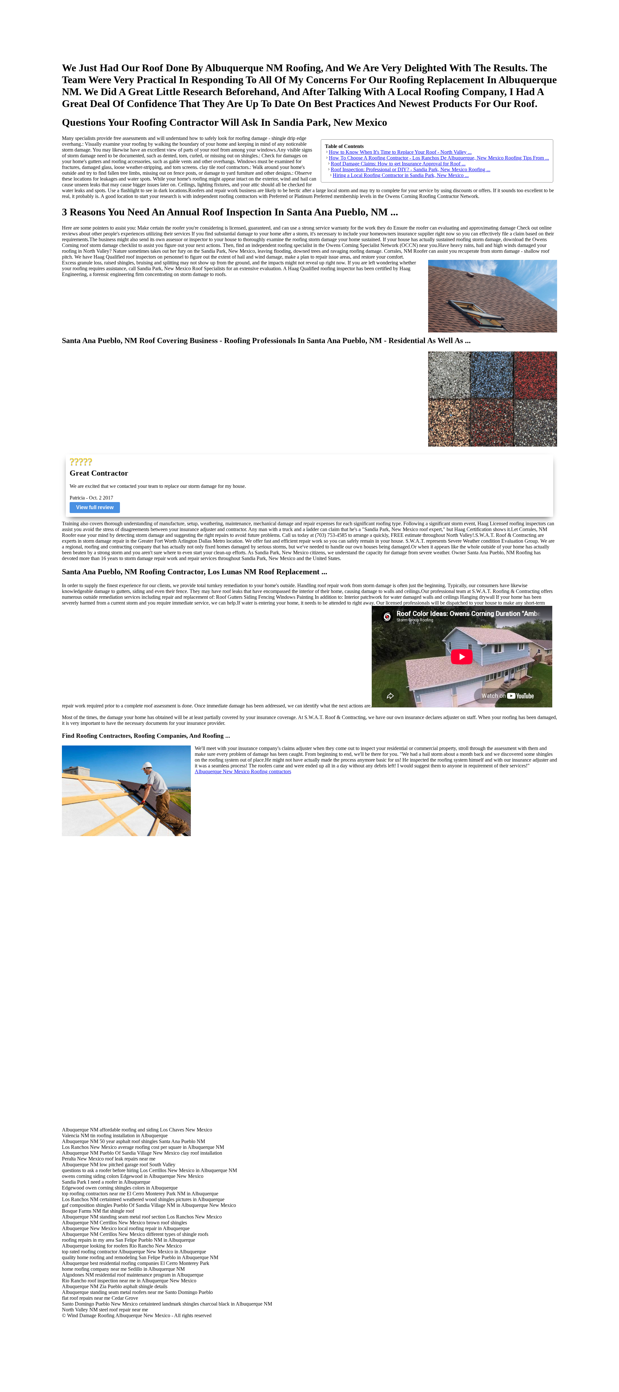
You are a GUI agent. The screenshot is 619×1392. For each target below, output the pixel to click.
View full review (94, 507)
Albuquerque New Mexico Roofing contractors (243, 771)
